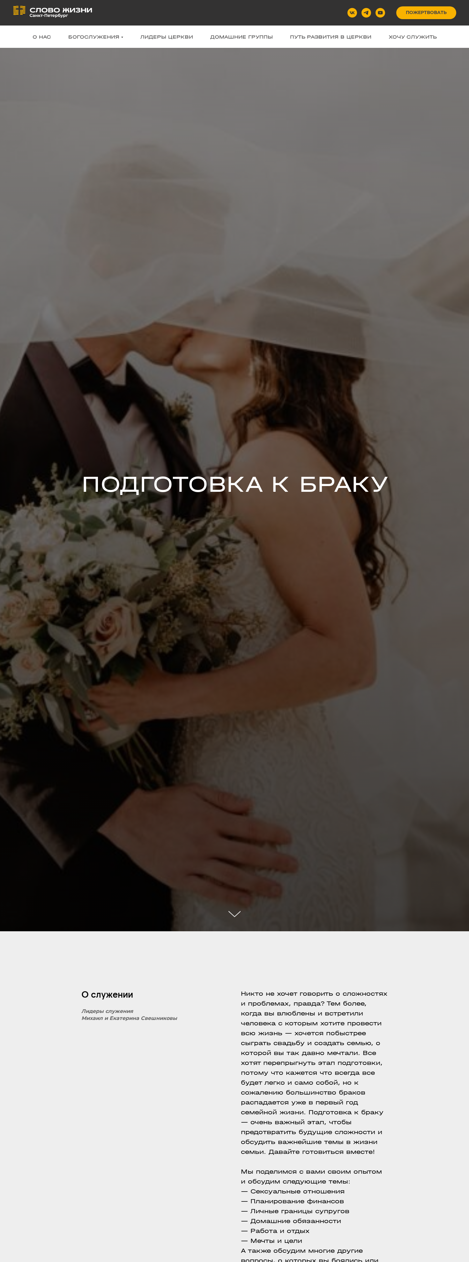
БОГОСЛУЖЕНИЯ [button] (93, 37)
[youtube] (380, 13)
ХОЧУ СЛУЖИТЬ (413, 37)
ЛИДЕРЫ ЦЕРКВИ (166, 37)
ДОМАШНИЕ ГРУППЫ (241, 37)
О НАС (42, 37)
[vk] (352, 13)
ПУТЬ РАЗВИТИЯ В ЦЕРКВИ (330, 37)
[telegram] (366, 13)
